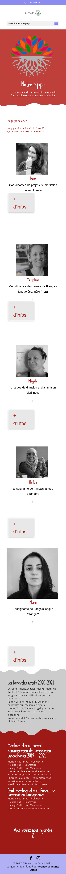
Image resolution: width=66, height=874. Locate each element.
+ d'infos (19, 203)
